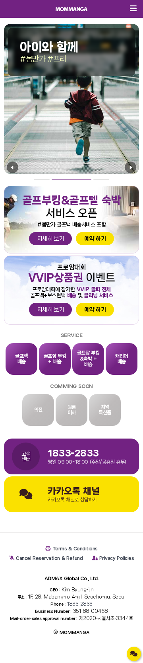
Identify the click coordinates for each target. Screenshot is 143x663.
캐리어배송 (121, 358)
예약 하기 (95, 239)
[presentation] (12, 167)
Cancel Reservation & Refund (49, 558)
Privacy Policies (116, 558)
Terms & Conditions (75, 548)
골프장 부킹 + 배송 (55, 358)
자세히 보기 (50, 239)
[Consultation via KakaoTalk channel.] (134, 654)
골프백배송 (21, 358)
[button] (42, 179)
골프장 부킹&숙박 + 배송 (88, 358)
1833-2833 (80, 603)
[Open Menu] (133, 9)
